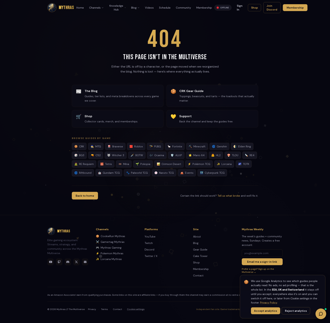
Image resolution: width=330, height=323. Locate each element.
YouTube (150, 236)
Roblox (136, 146)
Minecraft (197, 146)
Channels (95, 7)
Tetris (106, 164)
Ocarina (157, 155)
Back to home (85, 195)
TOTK (243, 164)
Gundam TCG (109, 172)
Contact (198, 275)
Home (80, 7)
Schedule (165, 7)
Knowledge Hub (116, 7)
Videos (149, 7)
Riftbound (82, 172)
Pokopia (143, 164)
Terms (104, 309)
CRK (79, 146)
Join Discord (272, 7)
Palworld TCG (137, 172)
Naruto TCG (164, 172)
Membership (204, 7)
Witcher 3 (115, 155)
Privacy (92, 309)
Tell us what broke (229, 195)
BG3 (79, 155)
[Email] (85, 261)
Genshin (219, 146)
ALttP (176, 155)
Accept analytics (265, 311)
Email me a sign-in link (262, 261)
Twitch (149, 243)
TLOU (232, 155)
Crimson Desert (169, 164)
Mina (123, 164)
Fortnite (174, 146)
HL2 (216, 155)
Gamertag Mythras (110, 242)
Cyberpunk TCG (212, 172)
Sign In (240, 7)
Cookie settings (136, 309)
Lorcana (224, 164)
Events (186, 172)
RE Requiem (84, 164)
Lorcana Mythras (109, 259)
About (197, 236)
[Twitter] (76, 261)
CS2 (96, 155)
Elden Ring (242, 146)
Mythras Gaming (108, 247)
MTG (96, 146)
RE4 (250, 155)
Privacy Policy (268, 302)
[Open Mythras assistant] (320, 313)
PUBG (155, 146)
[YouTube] (50, 261)
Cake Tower (200, 256)
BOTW (137, 155)
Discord (149, 249)
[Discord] (68, 261)
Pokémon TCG (199, 164)
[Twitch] (59, 261)
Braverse (115, 146)
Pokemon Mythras (109, 253)
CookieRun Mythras (110, 236)
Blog (134, 7)
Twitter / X (151, 256)
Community (183, 7)
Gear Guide (200, 249)
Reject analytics (296, 311)
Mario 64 (196, 155)
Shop (254, 7)
